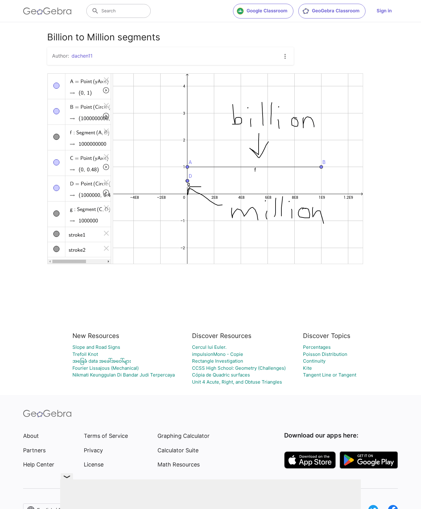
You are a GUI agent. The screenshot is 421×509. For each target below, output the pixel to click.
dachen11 (82, 56)
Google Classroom (267, 11)
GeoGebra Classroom (335, 11)
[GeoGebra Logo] (47, 11)
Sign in (384, 11)
